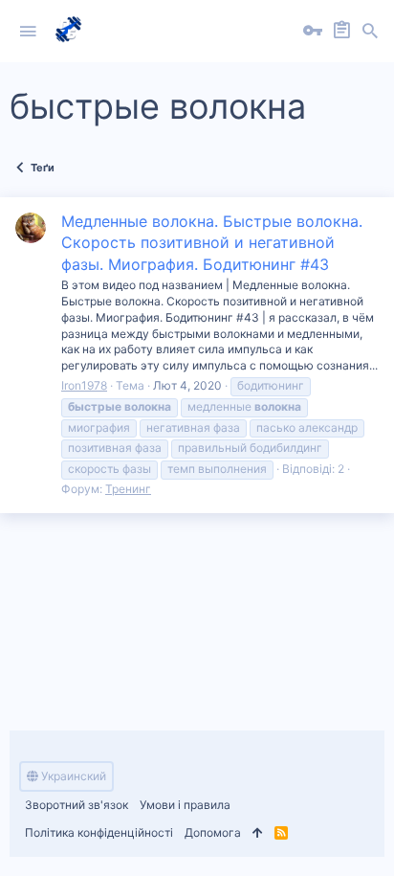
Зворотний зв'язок (76, 804)
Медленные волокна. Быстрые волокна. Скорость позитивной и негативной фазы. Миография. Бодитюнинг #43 (211, 243)
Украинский (72, 776)
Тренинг (128, 489)
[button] (28, 31)
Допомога (213, 832)
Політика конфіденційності (99, 832)
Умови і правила (185, 804)
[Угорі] (258, 833)
